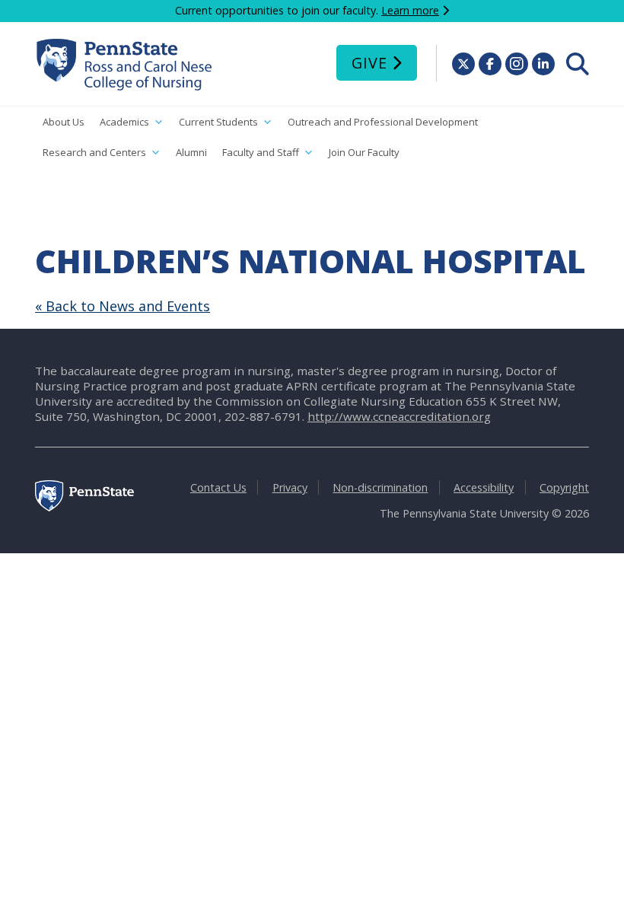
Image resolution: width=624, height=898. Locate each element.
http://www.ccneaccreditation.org (399, 416)
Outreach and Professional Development (383, 122)
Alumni (191, 152)
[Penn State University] (84, 507)
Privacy (289, 487)
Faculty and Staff (260, 152)
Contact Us (218, 487)
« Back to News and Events (122, 306)
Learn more (410, 10)
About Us (63, 122)
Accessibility (484, 487)
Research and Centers (94, 152)
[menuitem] (577, 64)
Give (369, 63)
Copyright (564, 487)
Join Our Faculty (364, 152)
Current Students (218, 122)
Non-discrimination (380, 487)
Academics (124, 122)
